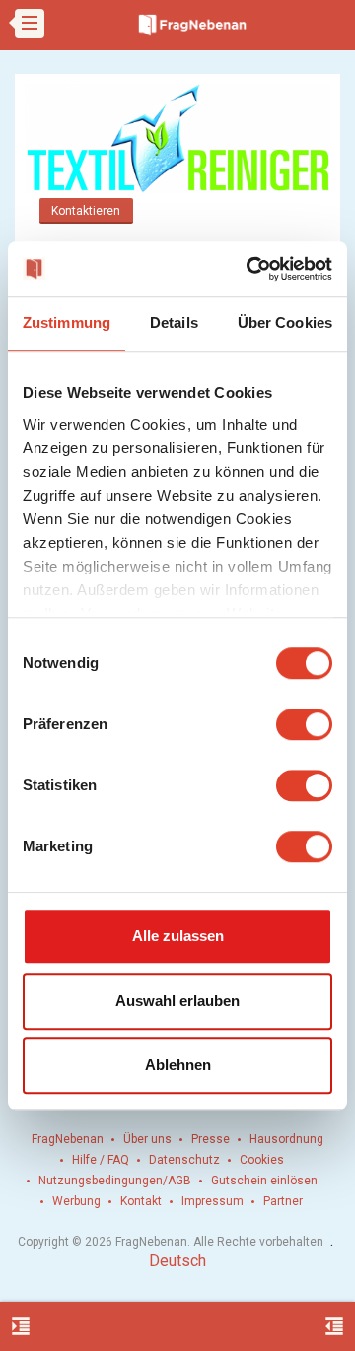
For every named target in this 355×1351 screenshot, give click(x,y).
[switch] (304, 724)
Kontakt (141, 1201)
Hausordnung (286, 1139)
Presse (210, 1139)
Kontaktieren (85, 211)
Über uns (147, 1139)
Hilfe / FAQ (100, 1160)
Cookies (262, 1160)
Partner (283, 1201)
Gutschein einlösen (264, 1180)
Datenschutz (184, 1160)
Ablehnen (178, 1064)
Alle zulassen (178, 935)
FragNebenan (68, 1139)
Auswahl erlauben (177, 1000)
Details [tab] (174, 322)
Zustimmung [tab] (66, 322)
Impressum (212, 1201)
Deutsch (177, 1260)
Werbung (76, 1201)
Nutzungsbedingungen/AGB (114, 1180)
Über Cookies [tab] (285, 322)
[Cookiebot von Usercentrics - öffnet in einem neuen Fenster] (250, 269)
